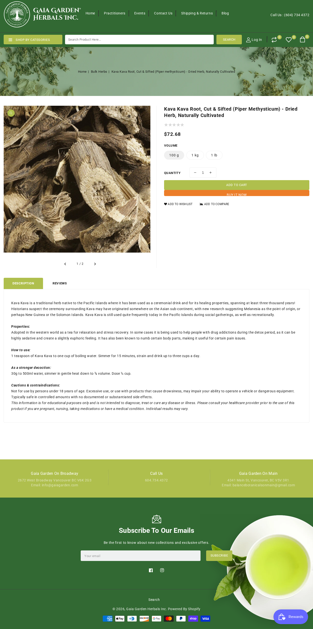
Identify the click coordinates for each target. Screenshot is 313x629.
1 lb (214, 155)
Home (82, 71)
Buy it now (237, 194)
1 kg (195, 155)
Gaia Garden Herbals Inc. (146, 609)
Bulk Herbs (99, 71)
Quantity (172, 173)
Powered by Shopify (184, 609)
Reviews (60, 283)
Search (154, 600)
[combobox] (139, 39)
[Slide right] (94, 264)
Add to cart (236, 185)
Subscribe (219, 555)
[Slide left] (65, 264)
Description (23, 283)
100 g (174, 155)
